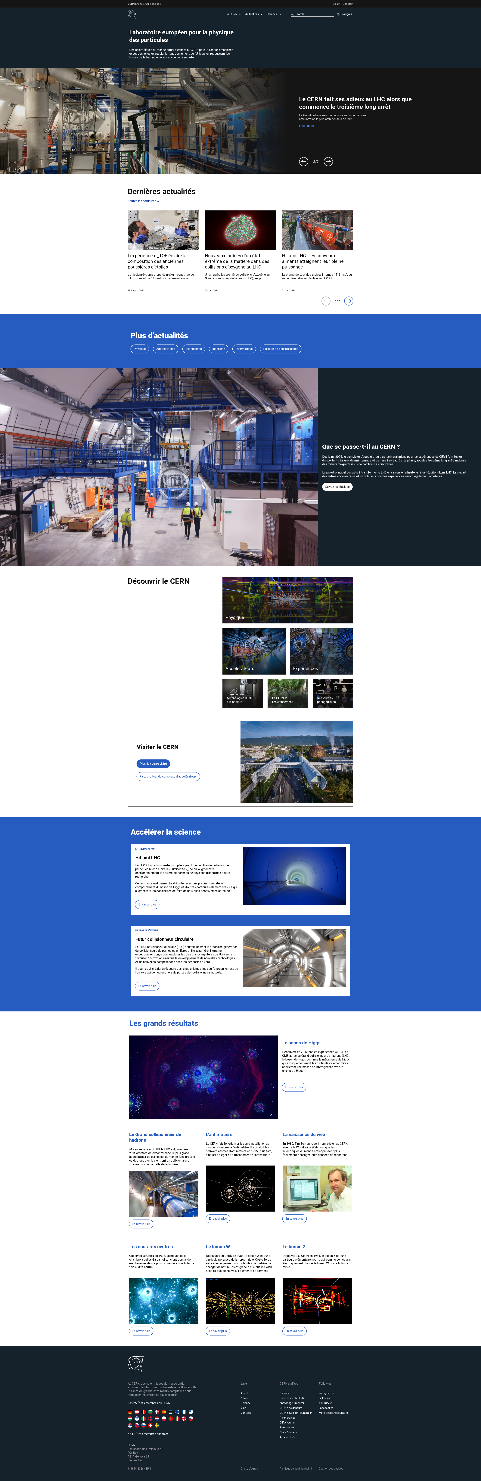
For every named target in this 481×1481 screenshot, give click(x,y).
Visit (243, 1407)
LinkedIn (324, 1398)
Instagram (325, 1393)
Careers (284, 1393)
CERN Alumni (287, 1422)
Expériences (194, 349)
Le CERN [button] (231, 14)
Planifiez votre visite (153, 763)
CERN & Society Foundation (296, 1412)
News (244, 1398)
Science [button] (272, 14)
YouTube (324, 1403)
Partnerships (288, 1417)
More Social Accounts (332, 1412)
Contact (246, 1412)
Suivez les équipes (337, 487)
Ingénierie (218, 349)
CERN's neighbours (291, 1407)
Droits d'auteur (250, 1468)
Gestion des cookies (331, 1468)
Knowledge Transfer (292, 1403)
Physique (140, 349)
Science (246, 1403)
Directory (348, 3)
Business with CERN (292, 1398)
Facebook (325, 1407)
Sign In (336, 3)
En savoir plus (147, 904)
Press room (287, 1427)
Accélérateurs (165, 349)
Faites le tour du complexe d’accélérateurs (168, 776)
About (244, 1393)
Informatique (244, 349)
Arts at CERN (287, 1437)
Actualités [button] (252, 14)
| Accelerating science (144, 3)
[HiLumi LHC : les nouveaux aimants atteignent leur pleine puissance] (317, 251)
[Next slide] (328, 161)
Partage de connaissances (280, 349)
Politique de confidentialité (296, 1468)
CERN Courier (288, 1432)
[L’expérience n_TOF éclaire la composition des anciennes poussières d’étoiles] (163, 251)
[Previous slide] (303, 161)
